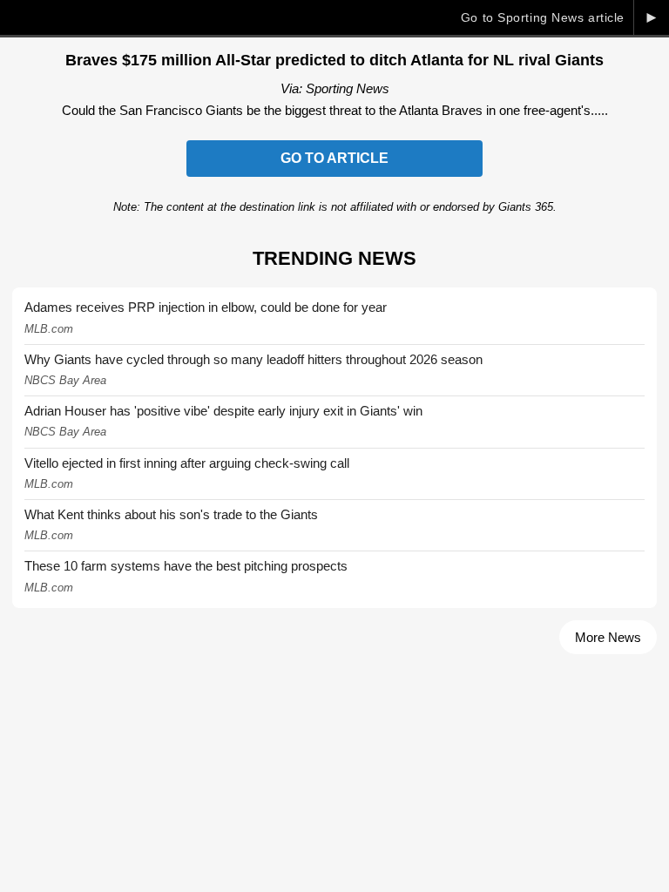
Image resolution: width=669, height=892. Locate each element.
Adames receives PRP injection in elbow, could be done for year (205, 307)
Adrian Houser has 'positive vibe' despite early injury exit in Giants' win (223, 410)
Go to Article (334, 158)
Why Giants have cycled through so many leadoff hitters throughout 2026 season (253, 359)
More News (608, 637)
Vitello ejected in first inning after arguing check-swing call (186, 463)
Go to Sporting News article (543, 17)
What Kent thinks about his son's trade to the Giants (171, 514)
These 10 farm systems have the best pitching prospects (186, 565)
